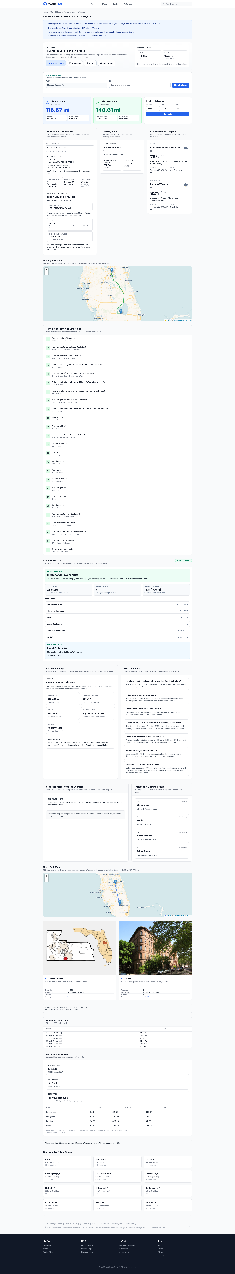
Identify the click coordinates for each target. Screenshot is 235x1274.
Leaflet (168, 320)
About (160, 1245)
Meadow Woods (78, 12)
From (48, 81)
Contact (161, 1255)
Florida (66, 12)
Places (93, 4)
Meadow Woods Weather (165, 147)
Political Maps (86, 1249)
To (110, 81)
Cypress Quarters (112, 147)
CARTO (188, 320)
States (45, 1249)
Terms (160, 1249)
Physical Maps (87, 1245)
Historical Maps (87, 1252)
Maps (104, 4)
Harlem (127, 978)
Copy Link (76, 63)
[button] (111, 270)
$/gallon (149, 105)
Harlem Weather (160, 184)
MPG (162, 105)
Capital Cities (48, 1252)
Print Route (108, 63)
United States (55, 12)
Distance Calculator (127, 1245)
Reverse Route (57, 63)
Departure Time (52, 143)
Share (91, 63)
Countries (47, 1245)
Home (45, 12)
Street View (124, 1252)
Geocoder (123, 1249)
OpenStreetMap (179, 320)
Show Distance (180, 85)
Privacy (161, 1252)
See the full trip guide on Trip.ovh (80, 1223)
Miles (178, 105)
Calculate (168, 114)
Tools (115, 4)
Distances (128, 4)
